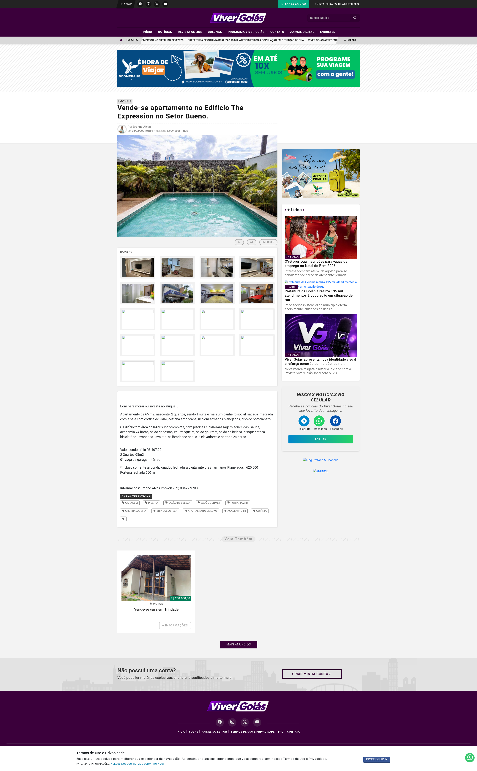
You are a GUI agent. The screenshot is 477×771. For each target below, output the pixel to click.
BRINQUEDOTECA (166, 510)
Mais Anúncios (238, 644)
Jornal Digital (303, 32)
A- (239, 242)
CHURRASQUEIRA (135, 510)
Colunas (216, 32)
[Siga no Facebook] (140, 4)
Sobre (193, 731)
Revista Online (191, 32)
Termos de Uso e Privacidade (253, 731)
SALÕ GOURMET (210, 502)
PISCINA (153, 502)
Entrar (127, 4)
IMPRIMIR (268, 242)
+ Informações (175, 625)
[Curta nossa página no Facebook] (220, 722)
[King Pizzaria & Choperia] (321, 460)
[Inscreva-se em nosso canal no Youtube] (257, 722)
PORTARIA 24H (239, 502)
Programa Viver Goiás (248, 32)
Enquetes (327, 32)
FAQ (281, 731)
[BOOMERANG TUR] (238, 68)
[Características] (123, 519)
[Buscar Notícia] (355, 18)
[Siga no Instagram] (148, 4)
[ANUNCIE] (321, 471)
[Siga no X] (157, 4)
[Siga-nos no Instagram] (232, 722)
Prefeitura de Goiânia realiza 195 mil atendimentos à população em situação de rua (235, 40)
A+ (251, 242)
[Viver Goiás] (238, 17)
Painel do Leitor (214, 731)
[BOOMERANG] (321, 173)
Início (149, 32)
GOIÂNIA (261, 510)
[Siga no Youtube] (165, 4)
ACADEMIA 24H (236, 510)
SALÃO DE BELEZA (179, 502)
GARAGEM (131, 502)
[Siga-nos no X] (245, 722)
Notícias (166, 32)
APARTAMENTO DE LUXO (202, 510)
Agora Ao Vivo (295, 4)
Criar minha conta (310, 674)
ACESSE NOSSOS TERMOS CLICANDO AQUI (137, 763)
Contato (278, 32)
